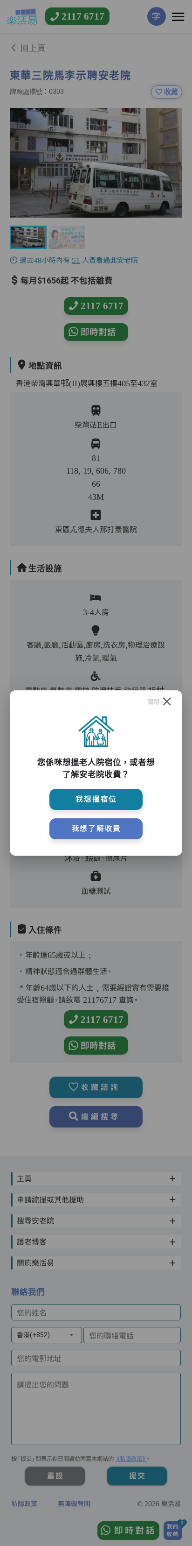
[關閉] (166, 702)
